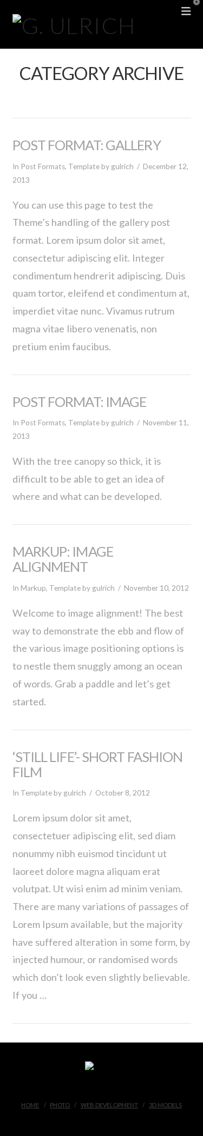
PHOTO (60, 1104)
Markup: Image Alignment (62, 558)
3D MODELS (165, 1104)
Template (84, 166)
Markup (33, 588)
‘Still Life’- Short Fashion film (97, 764)
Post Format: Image (79, 401)
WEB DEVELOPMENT (109, 1104)
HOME (30, 1104)
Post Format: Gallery (86, 145)
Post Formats (43, 166)
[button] (192, 10)
